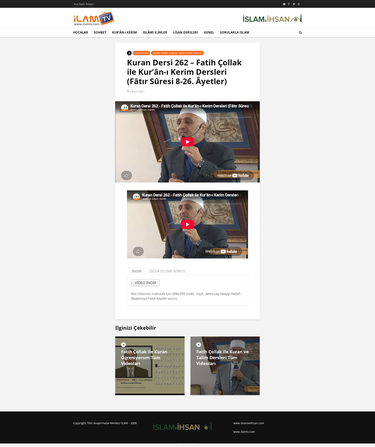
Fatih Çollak (141, 53)
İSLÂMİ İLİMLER (155, 32)
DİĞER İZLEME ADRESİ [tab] (167, 271)
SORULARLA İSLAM (234, 32)
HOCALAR (80, 32)
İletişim (90, 4)
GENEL (209, 32)
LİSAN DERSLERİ (185, 32)
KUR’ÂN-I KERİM (124, 32)
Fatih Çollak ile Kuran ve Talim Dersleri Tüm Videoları (222, 357)
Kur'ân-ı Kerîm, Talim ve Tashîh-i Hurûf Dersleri (177, 53)
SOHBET (100, 32)
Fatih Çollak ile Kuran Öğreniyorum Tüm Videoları (144, 357)
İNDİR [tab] (137, 271)
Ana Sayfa (79, 4)
